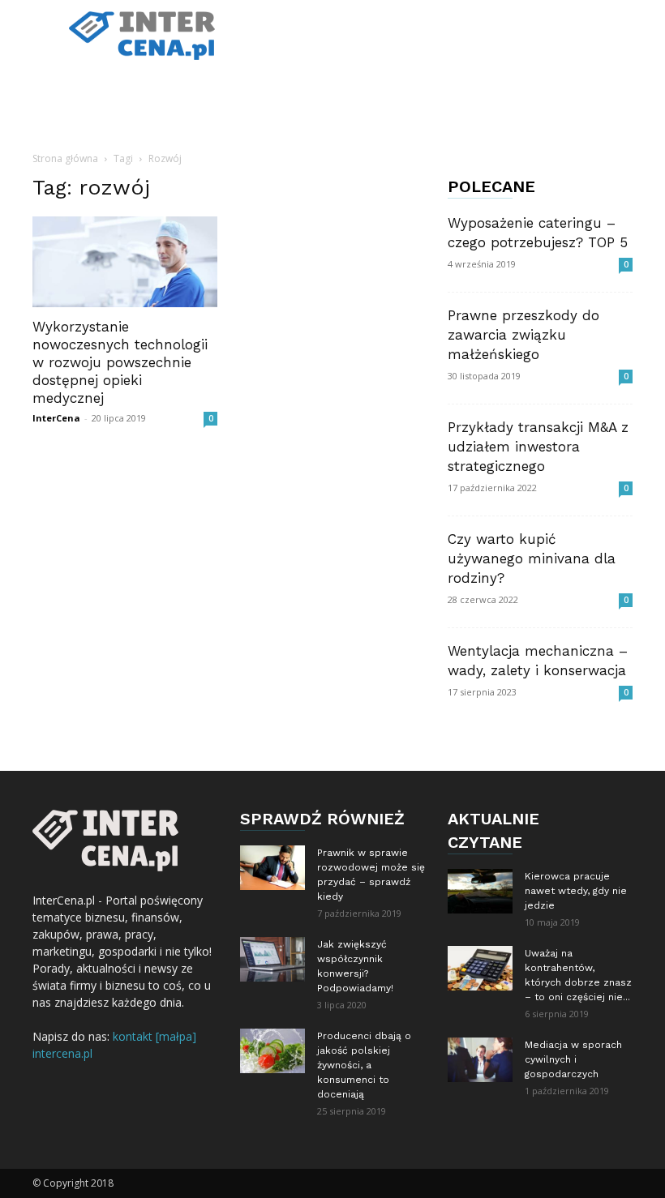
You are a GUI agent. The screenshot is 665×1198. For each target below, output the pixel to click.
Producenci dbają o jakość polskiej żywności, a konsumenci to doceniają (364, 1065)
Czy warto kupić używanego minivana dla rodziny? (532, 558)
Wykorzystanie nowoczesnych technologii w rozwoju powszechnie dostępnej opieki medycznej (120, 362)
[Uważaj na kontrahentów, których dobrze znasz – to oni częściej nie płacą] (480, 968)
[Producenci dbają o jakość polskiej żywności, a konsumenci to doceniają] (272, 1051)
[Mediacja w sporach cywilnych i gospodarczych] (480, 1060)
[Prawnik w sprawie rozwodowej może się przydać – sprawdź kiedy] (272, 867)
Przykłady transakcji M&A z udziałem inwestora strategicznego (538, 446)
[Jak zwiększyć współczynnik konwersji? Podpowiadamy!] (272, 959)
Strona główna (65, 158)
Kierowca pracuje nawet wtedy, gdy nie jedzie (576, 891)
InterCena (56, 418)
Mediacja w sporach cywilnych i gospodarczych (573, 1059)
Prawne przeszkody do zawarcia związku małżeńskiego (523, 334)
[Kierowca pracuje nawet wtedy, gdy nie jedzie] (480, 891)
